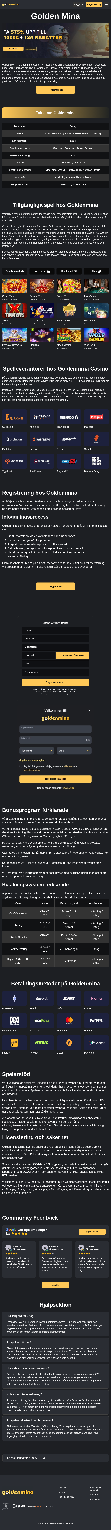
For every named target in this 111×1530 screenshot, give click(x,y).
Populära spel (13, 271)
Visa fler (55, 1285)
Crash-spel (67, 271)
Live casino (40, 271)
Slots (94, 271)
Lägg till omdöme (92, 1231)
